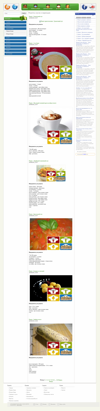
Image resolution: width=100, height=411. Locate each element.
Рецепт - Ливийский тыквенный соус (38, 161)
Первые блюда (12, 390)
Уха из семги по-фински (83, 23)
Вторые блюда (12, 392)
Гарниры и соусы (13, 394)
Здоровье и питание (31, 387)
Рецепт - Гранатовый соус (35, 16)
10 (53, 380)
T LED (84, 154)
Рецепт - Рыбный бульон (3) (84, 40)
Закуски (8, 25)
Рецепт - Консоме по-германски (85, 32)
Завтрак (25, 8)
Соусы (7, 50)
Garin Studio (19, 405)
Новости (84, 17)
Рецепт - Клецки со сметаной (36, 271)
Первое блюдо (35, 8)
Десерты (58, 8)
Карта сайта (62, 404)
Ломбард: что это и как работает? (84, 88)
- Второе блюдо (9, 34)
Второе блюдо (48, 8)
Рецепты (78, 17)
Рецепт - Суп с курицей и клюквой (86, 38)
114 (57, 380)
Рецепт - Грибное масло (35, 319)
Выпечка (8, 47)
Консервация (9, 53)
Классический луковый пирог (84, 21)
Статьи (88, 17)
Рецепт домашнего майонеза (84, 19)
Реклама (44, 404)
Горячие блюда (9, 28)
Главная (8, 22)
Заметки (63, 390)
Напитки (67, 8)
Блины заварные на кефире (84, 25)
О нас (37, 404)
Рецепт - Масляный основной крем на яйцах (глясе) (42, 103)
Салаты (8, 37)
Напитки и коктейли (13, 400)
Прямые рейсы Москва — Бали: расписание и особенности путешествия (83, 43)
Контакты (53, 404)
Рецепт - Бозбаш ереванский (84, 36)
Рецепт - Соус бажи (34, 43)
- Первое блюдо (9, 31)
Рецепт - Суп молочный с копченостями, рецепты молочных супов (84, 29)
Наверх (51, 381)
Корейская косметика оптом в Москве (85, 98)
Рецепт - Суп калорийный (84, 34)
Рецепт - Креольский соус (35, 214)
